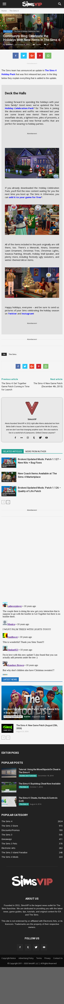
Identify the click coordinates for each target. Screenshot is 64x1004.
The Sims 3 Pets (9, 843)
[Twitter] (41, 438)
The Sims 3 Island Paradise (14, 852)
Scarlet (27, 716)
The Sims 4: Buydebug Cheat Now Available (39, 783)
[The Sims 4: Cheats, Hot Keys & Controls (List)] (8, 801)
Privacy (47, 958)
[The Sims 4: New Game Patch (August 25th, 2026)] (7, 728)
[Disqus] (32, 561)
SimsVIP (9, 44)
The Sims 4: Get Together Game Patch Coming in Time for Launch (15, 386)
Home (4, 10)
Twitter (12, 313)
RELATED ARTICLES (12, 451)
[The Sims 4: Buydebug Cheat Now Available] (8, 787)
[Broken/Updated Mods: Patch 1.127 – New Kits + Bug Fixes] (8, 463)
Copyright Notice (8, 958)
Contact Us (58, 958)
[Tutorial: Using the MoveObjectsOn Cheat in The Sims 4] (8, 773)
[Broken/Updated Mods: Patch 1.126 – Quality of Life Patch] (8, 491)
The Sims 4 (8, 31)
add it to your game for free (25, 197)
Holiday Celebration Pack (19, 108)
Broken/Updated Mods (8, 466)
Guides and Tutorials (28, 776)
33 (48, 44)
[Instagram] (28, 438)
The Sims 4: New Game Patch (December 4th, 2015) (48, 385)
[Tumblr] (35, 438)
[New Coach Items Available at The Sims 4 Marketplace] (8, 477)
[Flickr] (22, 438)
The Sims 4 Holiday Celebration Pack (26, 31)
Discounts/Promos (10, 830)
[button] (60, 4)
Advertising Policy (26, 958)
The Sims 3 (6, 834)
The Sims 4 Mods (9, 856)
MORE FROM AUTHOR (35, 451)
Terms (39, 958)
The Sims (12, 354)
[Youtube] (47, 438)
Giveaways (6, 839)
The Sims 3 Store (9, 825)
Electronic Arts (8, 848)
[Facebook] (16, 438)
